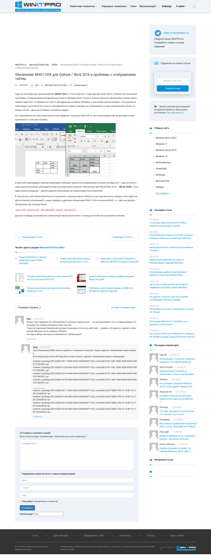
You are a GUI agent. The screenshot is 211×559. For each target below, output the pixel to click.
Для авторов (60, 535)
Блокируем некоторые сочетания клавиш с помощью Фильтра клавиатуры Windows (171, 236)
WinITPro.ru (21, 64)
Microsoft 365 (162, 181)
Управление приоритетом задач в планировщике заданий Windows (167, 261)
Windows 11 (161, 144)
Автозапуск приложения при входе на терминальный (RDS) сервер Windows (169, 286)
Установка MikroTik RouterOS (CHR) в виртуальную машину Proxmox (168, 224)
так (115, 200)
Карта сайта (177, 535)
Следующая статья (122, 237)
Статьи (150, 535)
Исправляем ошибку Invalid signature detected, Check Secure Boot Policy (168, 273)
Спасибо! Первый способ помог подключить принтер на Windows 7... (176, 399)
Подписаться (172, 88)
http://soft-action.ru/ (175, 112)
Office (54, 64)
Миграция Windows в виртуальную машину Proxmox (171, 249)
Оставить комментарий (123, 307)
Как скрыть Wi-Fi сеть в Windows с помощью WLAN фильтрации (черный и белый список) (172, 335)
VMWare (160, 187)
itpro (37, 85)
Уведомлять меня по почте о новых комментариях (48, 474)
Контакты (125, 535)
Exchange (166, 6)
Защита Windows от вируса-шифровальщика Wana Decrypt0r (33, 260)
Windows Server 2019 (166, 150)
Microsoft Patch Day (39, 64)
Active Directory (163, 162)
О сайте (180, 6)
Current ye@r (27, 514)
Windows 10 (161, 156)
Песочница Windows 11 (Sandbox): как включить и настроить (169, 323)
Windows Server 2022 (166, 138)
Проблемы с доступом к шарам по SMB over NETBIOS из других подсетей (120, 260)
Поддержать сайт (94, 535)
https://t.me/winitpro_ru (176, 32)
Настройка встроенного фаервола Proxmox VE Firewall (172, 310)
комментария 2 (80, 85)
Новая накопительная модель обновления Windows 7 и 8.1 (75, 260)
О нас (35, 535)
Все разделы (162, 193)
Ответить (31, 339)
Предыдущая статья (32, 237)
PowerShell (161, 168)
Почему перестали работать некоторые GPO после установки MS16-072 (49, 278)
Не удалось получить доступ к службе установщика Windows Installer (169, 298)
